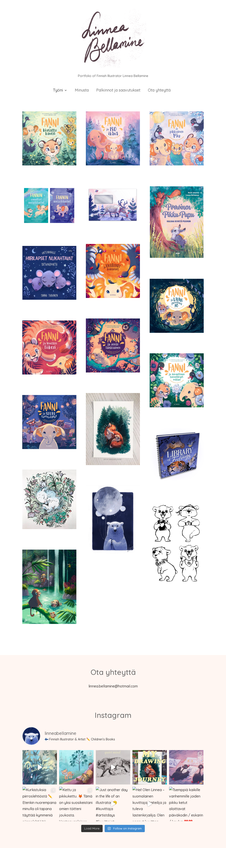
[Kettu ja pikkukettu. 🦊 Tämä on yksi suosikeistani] (76, 804)
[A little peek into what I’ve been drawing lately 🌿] (40, 767)
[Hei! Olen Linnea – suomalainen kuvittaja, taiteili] (149, 804)
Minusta (82, 91)
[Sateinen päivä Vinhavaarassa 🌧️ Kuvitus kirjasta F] (76, 767)
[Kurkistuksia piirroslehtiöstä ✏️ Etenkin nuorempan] (40, 804)
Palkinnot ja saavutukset (118, 91)
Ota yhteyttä (159, 91)
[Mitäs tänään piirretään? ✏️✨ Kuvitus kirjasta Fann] (186, 767)
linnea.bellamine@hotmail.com (113, 686)
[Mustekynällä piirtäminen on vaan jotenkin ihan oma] (113, 767)
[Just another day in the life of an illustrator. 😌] (113, 804)
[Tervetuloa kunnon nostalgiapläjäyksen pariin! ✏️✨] (149, 767)
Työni (58, 91)
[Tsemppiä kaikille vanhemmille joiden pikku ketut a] (186, 804)
